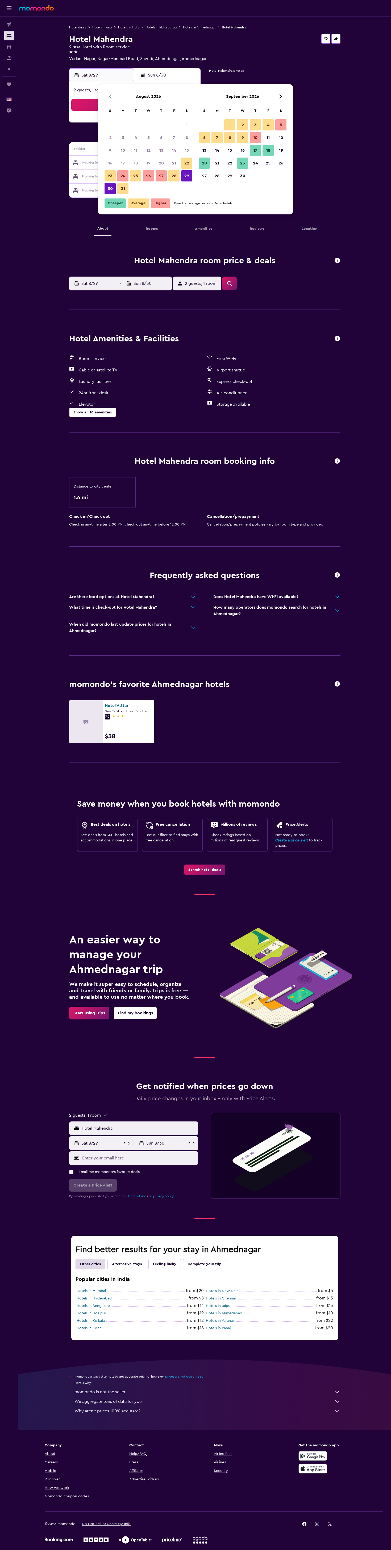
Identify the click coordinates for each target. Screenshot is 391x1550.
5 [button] (148, 137)
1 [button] (187, 125)
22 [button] (186, 163)
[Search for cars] (9, 46)
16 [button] (110, 163)
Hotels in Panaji (218, 1328)
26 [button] (148, 176)
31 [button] (123, 189)
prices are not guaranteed (184, 1376)
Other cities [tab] (90, 1264)
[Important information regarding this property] (337, 461)
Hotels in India (128, 27)
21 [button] (174, 163)
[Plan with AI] (9, 69)
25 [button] (135, 176)
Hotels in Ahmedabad (224, 1313)
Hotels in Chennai (221, 1298)
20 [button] (161, 163)
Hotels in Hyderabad (94, 1298)
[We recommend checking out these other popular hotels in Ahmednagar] (337, 684)
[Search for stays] (9, 35)
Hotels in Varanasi (220, 1321)
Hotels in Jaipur (219, 1306)
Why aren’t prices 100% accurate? (107, 1411)
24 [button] (122, 176)
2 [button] (110, 137)
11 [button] (135, 150)
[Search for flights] (9, 24)
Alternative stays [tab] (127, 1264)
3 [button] (123, 137)
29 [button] (186, 176)
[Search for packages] (9, 58)
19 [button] (149, 163)
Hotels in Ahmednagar (199, 27)
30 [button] (110, 189)
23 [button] (110, 176)
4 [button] (136, 137)
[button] (9, 8)
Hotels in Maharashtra (161, 27)
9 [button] (110, 150)
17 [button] (123, 163)
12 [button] (149, 150)
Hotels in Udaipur (91, 1313)
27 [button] (161, 176)
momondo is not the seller (100, 1392)
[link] (204, 870)
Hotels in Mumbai (91, 1291)
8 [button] (187, 137)
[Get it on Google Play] (312, 1456)
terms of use (137, 1196)
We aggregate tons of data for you (108, 1401)
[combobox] (138, 1128)
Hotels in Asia (102, 27)
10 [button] (123, 150)
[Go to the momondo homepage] (36, 8)
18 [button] (136, 163)
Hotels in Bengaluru (93, 1306)
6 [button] (161, 137)
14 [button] (174, 150)
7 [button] (174, 137)
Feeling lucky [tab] (164, 1264)
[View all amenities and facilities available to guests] (337, 338)
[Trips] (9, 84)
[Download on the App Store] (312, 1468)
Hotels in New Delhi (222, 1291)
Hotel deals (77, 27)
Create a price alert (291, 840)
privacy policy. (163, 1196)
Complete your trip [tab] (205, 1264)
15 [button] (187, 150)
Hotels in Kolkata (91, 1321)
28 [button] (174, 176)
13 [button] (161, 150)
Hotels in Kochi (89, 1328)
